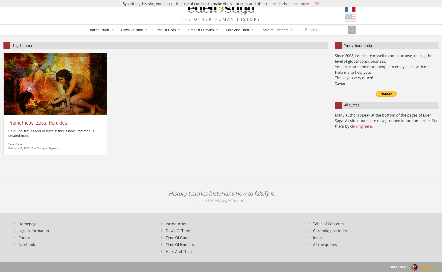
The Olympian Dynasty (45, 148)
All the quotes (325, 244)
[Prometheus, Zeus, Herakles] (55, 83)
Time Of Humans (201, 30)
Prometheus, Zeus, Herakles (37, 122)
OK (317, 3)
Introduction (99, 30)
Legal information (33, 230)
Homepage (28, 223)
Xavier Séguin (16, 144)
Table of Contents (274, 30)
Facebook (26, 244)
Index (318, 237)
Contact (25, 237)
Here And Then (237, 30)
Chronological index (330, 230)
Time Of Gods (165, 30)
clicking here (361, 126)
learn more (299, 3)
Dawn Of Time (132, 30)
